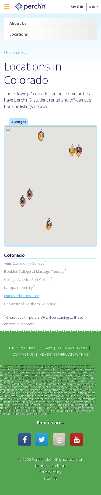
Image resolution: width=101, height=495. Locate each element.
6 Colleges (18, 122)
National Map (16, 52)
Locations (18, 34)
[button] (78, 150)
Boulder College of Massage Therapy (34, 271)
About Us (17, 23)
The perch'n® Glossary (30, 348)
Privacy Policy (50, 471)
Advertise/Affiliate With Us (64, 354)
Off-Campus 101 (72, 348)
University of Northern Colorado (30, 303)
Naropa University (18, 287)
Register (77, 6)
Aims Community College (24, 263)
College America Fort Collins (27, 279)
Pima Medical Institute (21, 295)
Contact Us (23, 354)
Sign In (93, 6)
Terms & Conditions (50, 465)
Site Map (51, 478)
